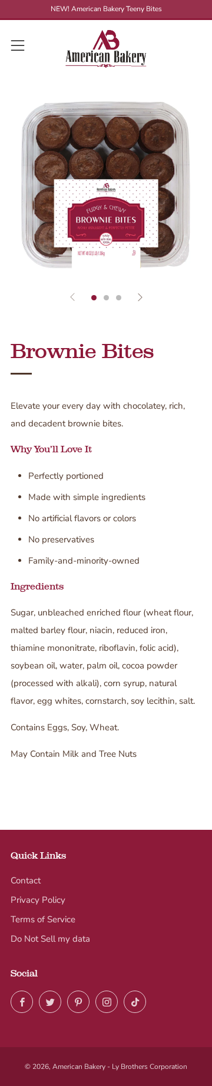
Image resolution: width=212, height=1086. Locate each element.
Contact (26, 880)
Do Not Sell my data (50, 939)
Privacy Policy (38, 900)
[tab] (94, 297)
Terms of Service (43, 919)
